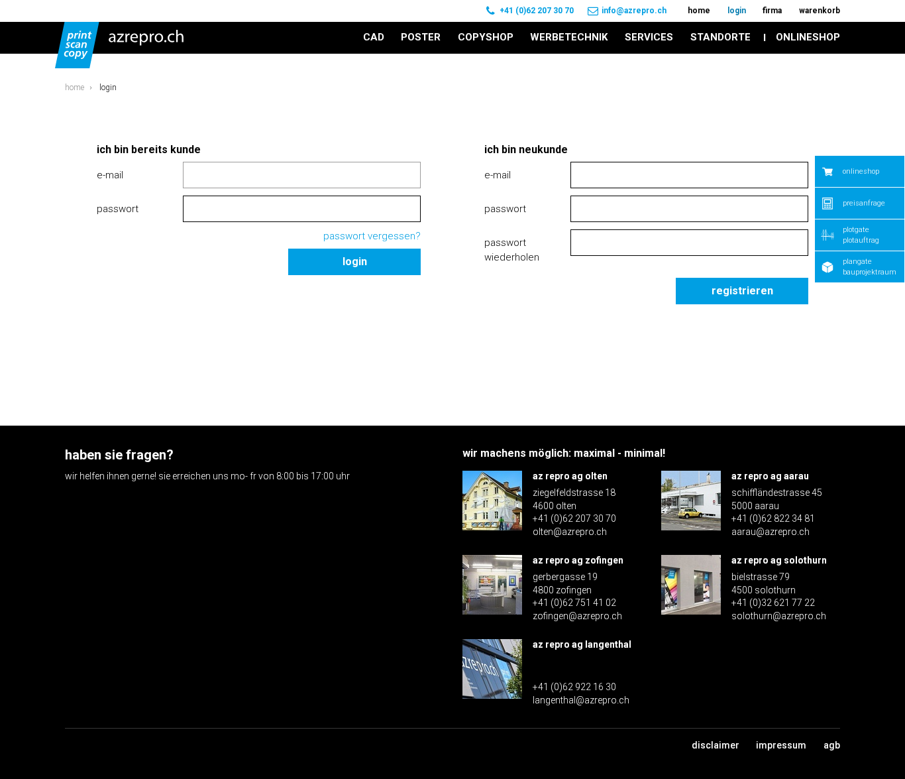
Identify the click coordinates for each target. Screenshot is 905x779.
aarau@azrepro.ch (770, 531)
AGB (832, 745)
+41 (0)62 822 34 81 (773, 518)
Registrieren (742, 290)
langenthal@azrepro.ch (581, 700)
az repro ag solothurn (779, 560)
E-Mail (110, 175)
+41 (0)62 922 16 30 (574, 687)
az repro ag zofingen (578, 560)
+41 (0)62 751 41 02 (574, 602)
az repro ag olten (570, 476)
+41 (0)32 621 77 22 (773, 602)
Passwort (117, 209)
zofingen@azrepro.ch (577, 616)
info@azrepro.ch (634, 10)
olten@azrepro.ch (570, 531)
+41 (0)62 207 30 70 (537, 10)
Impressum (781, 745)
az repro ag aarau (770, 476)
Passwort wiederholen (511, 250)
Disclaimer (715, 745)
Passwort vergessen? (372, 236)
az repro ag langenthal (582, 644)
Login (355, 261)
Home (74, 87)
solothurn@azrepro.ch (778, 616)
